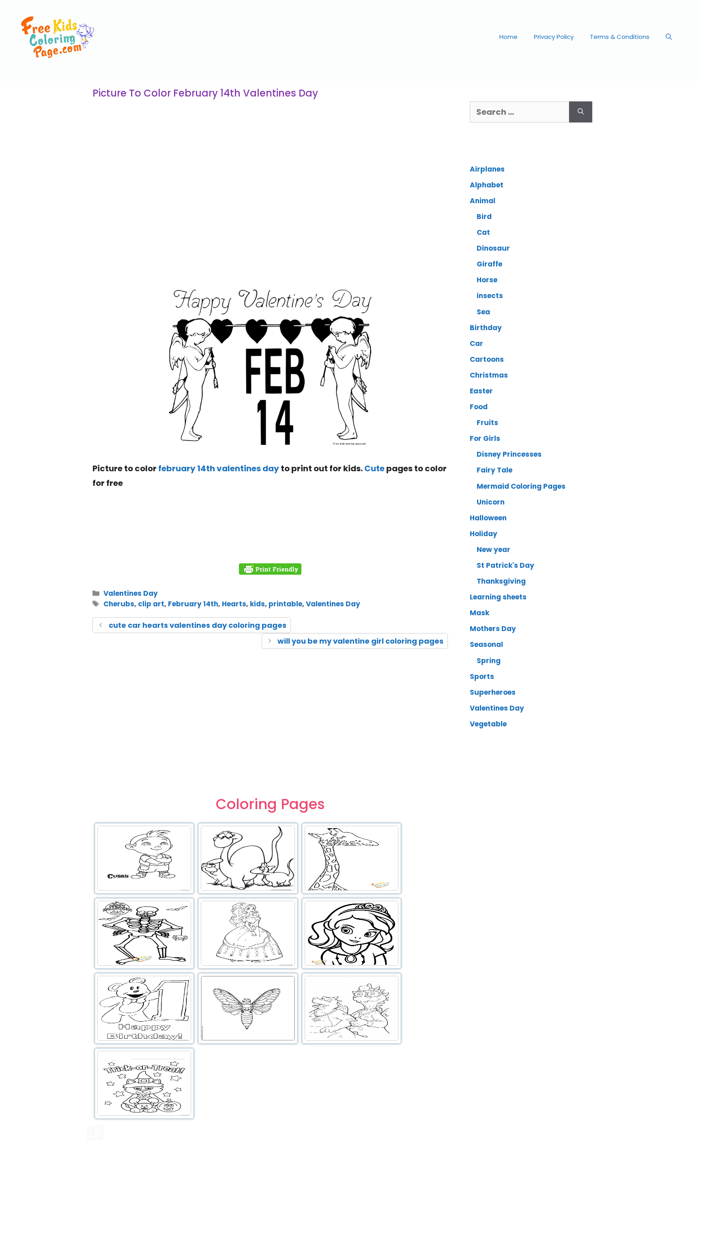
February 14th (193, 604)
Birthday (486, 328)
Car (476, 343)
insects (490, 296)
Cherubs (118, 604)
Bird (484, 216)
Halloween (488, 518)
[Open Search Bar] (669, 37)
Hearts (234, 604)
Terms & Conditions (619, 36)
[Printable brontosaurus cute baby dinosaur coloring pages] (248, 889)
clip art (151, 604)
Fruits (487, 422)
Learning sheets (498, 597)
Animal (482, 201)
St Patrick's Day (505, 565)
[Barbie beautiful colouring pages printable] (248, 964)
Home (508, 36)
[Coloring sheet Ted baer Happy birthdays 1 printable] (144, 1039)
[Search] (580, 111)
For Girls (485, 438)
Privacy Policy (554, 36)
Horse (487, 280)
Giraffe (489, 264)
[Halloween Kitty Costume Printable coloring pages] (144, 1114)
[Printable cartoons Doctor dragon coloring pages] (351, 1039)
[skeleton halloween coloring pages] (144, 964)
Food (479, 407)
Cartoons (487, 359)
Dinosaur (493, 248)
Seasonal (486, 644)
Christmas (489, 375)
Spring (489, 661)
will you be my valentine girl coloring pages (360, 641)
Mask (479, 613)
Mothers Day (493, 628)
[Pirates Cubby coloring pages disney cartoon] (144, 889)
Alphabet (486, 185)
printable (285, 604)
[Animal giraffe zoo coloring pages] (351, 889)
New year (493, 549)
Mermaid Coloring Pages (521, 486)
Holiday (483, 534)
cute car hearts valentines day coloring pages (197, 625)
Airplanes (487, 169)
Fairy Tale (494, 470)
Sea (483, 312)
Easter (481, 391)
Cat (483, 232)
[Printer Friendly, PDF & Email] (270, 569)
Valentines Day (130, 593)
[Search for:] (519, 111)
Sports (482, 676)
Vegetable (488, 724)
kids (257, 604)
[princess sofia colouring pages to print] (351, 964)
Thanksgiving (501, 581)
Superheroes (493, 692)
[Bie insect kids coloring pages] (248, 1039)
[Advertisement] (270, 216)
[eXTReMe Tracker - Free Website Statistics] (95, 1137)
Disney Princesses (509, 454)
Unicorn (491, 502)
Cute (374, 468)
